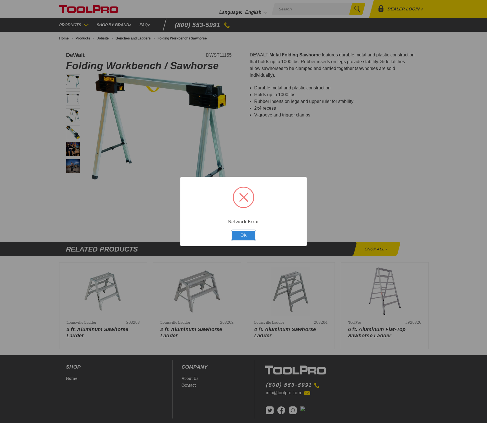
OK (243, 235)
